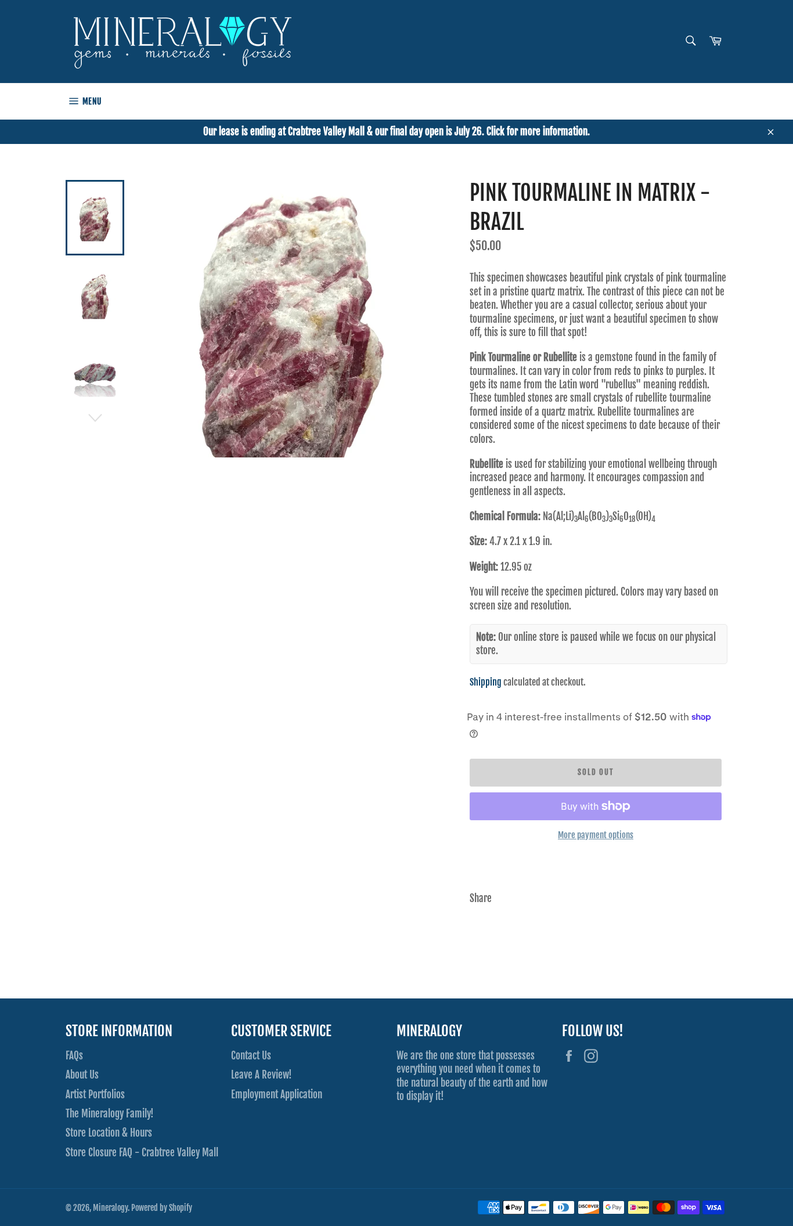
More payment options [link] (595, 835)
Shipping (486, 682)
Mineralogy (110, 1208)
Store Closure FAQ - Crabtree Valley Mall (142, 1152)
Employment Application (276, 1094)
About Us (82, 1075)
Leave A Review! (261, 1075)
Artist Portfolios (95, 1094)
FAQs (74, 1056)
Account (716, 101)
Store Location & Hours (109, 1133)
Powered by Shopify (161, 1208)
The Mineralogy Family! (110, 1114)
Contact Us (251, 1056)
